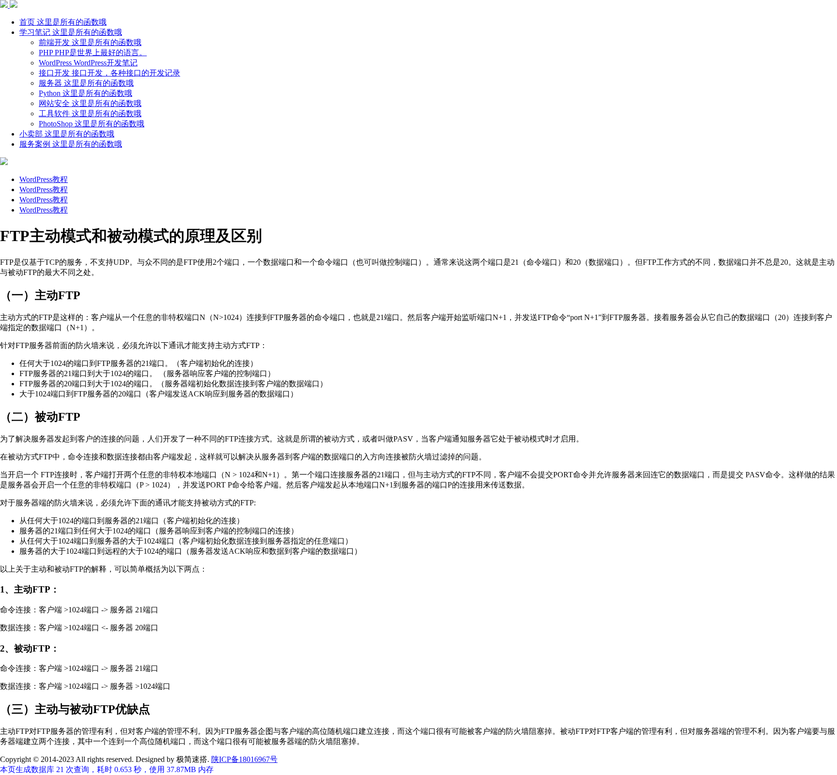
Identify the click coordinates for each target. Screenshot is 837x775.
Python (85, 93)
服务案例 (70, 144)
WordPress (88, 63)
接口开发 (109, 73)
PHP (93, 52)
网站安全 (90, 103)
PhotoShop (91, 124)
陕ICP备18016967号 (244, 759)
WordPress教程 (43, 179)
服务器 (86, 83)
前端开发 (90, 42)
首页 (63, 22)
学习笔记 (70, 32)
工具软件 (90, 113)
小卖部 (66, 134)
